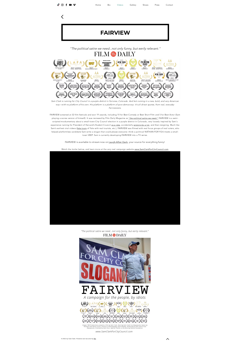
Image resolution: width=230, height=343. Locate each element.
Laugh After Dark (118, 142)
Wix (95, 338)
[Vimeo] (74, 4)
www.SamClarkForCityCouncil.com (152, 149)
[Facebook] (66, 4)
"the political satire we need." (143, 118)
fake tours (82, 128)
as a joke (115, 125)
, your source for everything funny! (146, 142)
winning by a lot (141, 125)
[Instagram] (62, 4)
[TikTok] (58, 4)
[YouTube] (70, 4)
